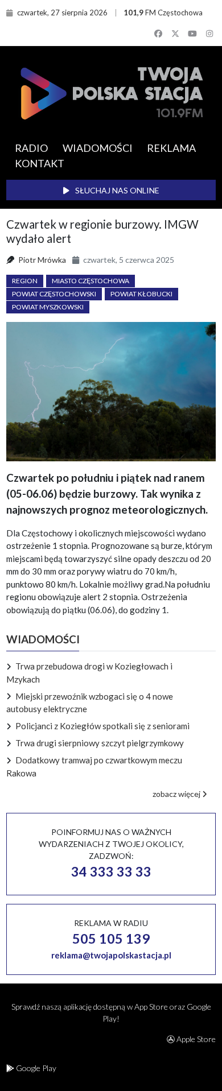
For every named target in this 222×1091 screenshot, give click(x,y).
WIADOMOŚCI (98, 148)
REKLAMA (171, 148)
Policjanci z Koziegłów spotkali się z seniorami (102, 726)
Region (25, 280)
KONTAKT (39, 163)
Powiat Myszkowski (48, 307)
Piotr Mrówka (42, 260)
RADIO (31, 148)
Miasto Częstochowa (90, 280)
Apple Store (195, 1039)
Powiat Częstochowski (54, 294)
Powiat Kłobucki (141, 294)
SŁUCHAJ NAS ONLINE (116, 190)
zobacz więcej (177, 794)
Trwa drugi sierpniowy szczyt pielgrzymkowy (99, 743)
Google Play (35, 1068)
